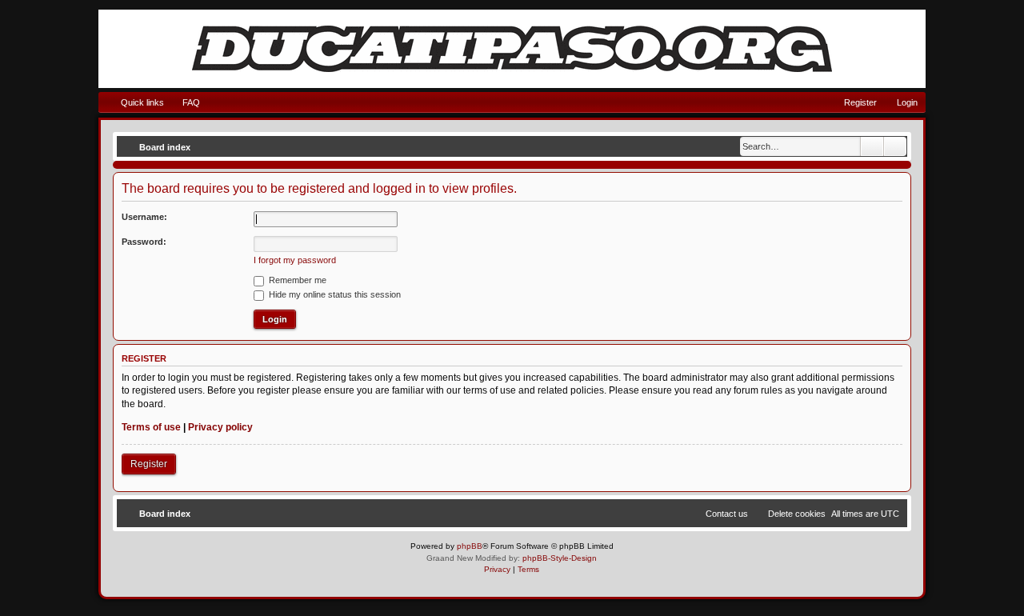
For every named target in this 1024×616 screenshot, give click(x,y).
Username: (144, 217)
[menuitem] (184, 102)
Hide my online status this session (333, 294)
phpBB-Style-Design (559, 558)
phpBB (469, 546)
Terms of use (151, 427)
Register (148, 464)
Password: (144, 241)
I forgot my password (295, 260)
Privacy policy (220, 427)
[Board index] (512, 49)
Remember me (296, 280)
